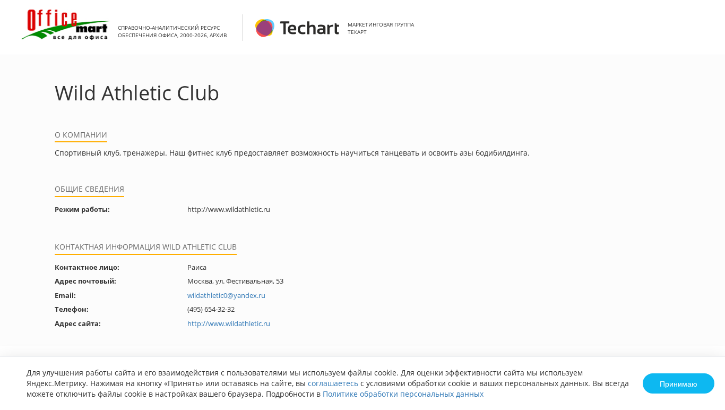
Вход (700, 33)
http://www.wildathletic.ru (228, 323)
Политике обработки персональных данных (403, 394)
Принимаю (678, 383)
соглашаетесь (333, 383)
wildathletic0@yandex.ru (226, 295)
